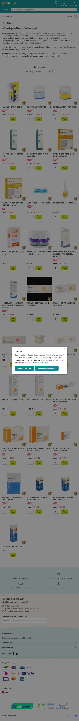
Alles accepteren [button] (24, 368)
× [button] (65, 349)
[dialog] (39, 360)
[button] (47, 368)
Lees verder (44, 362)
